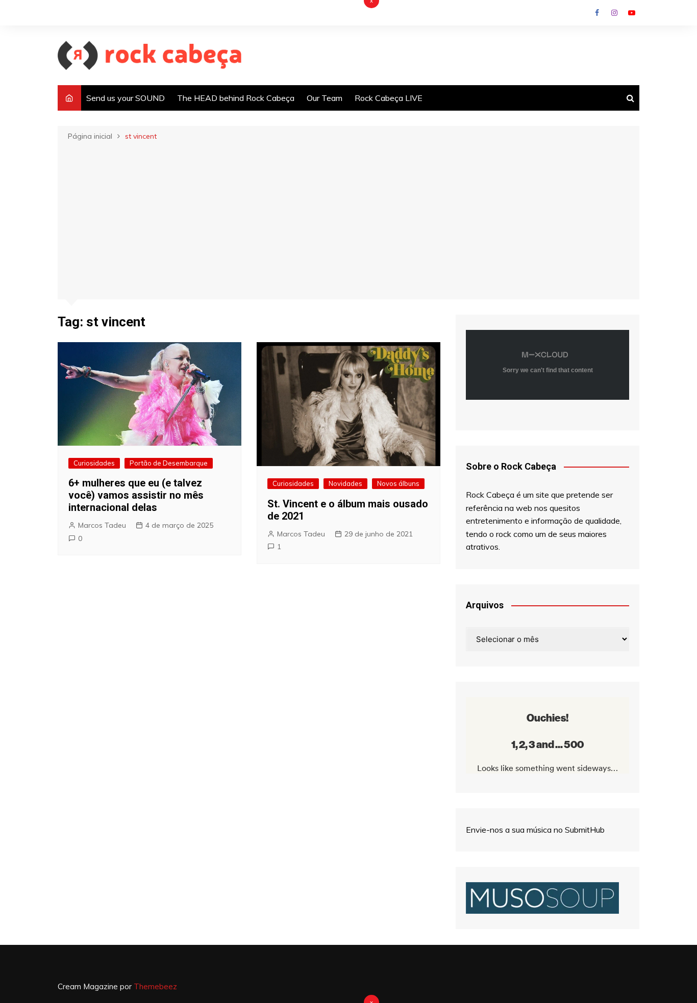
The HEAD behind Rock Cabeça (235, 98)
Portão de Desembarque (169, 463)
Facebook (597, 12)
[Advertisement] (348, 219)
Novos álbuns (398, 483)
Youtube (631, 12)
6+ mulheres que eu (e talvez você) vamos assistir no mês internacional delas (136, 495)
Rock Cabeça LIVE (388, 98)
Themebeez (155, 986)
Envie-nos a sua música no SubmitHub (535, 830)
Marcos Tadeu (102, 525)
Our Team (324, 98)
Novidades (345, 483)
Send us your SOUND (125, 98)
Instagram (614, 12)
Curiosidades (94, 463)
